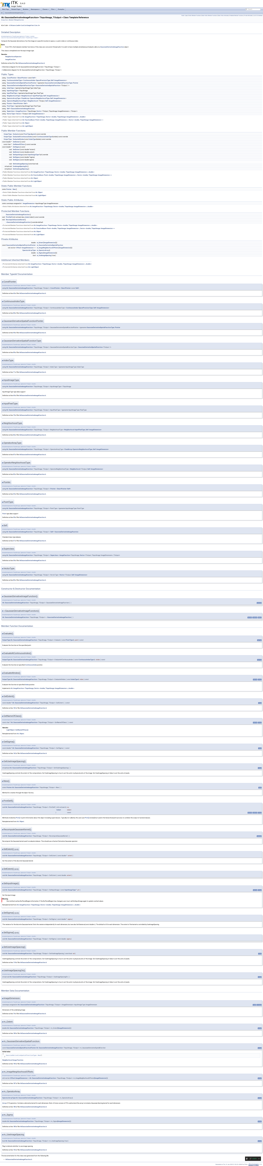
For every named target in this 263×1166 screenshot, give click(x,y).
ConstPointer (11, 78)
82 (14, 435)
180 (14, 1126)
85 (14, 580)
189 (14, 1033)
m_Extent (40, 242)
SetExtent (16, 149)
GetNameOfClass (19, 144)
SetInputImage (18, 154)
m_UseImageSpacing (44, 255)
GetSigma (16, 147)
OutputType (8, 134)
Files (52, 9)
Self (33, 78)
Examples (61, 9)
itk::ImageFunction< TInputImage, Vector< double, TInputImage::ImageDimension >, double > (54, 117)
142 (14, 753)
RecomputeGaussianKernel (15, 220)
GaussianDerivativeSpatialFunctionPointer (21, 83)
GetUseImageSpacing (20, 169)
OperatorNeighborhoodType (40, 98)
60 (14, 293)
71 (14, 372)
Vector (38, 111)
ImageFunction (10, 59)
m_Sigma (40, 253)
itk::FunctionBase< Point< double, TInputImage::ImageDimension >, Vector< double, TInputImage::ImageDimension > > (62, 120)
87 (14, 454)
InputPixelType (12, 93)
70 (14, 415)
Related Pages (15, 9)
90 (14, 333)
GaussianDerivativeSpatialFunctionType (20, 85)
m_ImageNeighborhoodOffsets (47, 248)
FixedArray (25, 98)
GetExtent (16, 142)
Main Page (5, 9)
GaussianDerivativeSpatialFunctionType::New (23, 1055)
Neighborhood (26, 96)
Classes (45, 9)
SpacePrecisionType (43, 80)
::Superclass (54, 555)
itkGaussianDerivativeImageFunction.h (24, 25)
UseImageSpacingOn (20, 166)
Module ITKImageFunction (16, 20)
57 (14, 541)
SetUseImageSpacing (20, 164)
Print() (18, 818)
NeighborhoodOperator (13, 56)
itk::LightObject (27, 126)
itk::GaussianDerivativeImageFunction (19, 288)
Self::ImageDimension (58, 80)
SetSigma (16, 157)
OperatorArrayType (13, 98)
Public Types (184, 15)
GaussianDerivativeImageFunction (14, 12)
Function (20, 1060)
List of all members (257, 15)
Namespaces (35, 9)
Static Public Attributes (223, 15)
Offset (18, 248)
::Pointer (53, 489)
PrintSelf (9, 217)
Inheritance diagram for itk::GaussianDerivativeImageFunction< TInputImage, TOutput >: (31, 67)
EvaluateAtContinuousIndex (22, 136)
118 (14, 962)
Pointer (9, 103)
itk (1, 12)
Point (4, 513)
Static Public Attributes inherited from (48, 206)
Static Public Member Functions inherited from (23, 192)
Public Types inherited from (44, 117)
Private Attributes (248, 15)
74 (14, 1013)
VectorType (11, 114)
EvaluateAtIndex (18, 139)
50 (13, 63)
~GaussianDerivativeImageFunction (18, 222)
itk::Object (25, 123)
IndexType (10, 88)
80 (14, 313)
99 (14, 517)
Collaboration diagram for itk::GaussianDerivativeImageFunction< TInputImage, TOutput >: (32, 70)
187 (14, 1083)
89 (14, 352)
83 (14, 474)
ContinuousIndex (29, 80)
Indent (27, 217)
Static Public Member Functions (209, 15)
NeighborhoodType (13, 96)
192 (14, 1150)
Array (4, 1103)
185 (14, 1107)
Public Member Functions (195, 15)
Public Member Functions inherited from (48, 172)
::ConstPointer (55, 288)
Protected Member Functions (236, 15)
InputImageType (12, 90)
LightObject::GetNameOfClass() (17, 730)
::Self (51, 532)
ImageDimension (28, 203)
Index (27, 684)
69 (14, 395)
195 (14, 1064)
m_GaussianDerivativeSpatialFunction (50, 245)
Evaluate (16, 134)
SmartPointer (22, 78)
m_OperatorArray (43, 250)
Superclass (10, 111)
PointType (10, 106)
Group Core (4, 20)
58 (14, 560)
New (14, 189)
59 (14, 494)
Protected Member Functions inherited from (50, 225)
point (34, 134)
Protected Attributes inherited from (47, 264)
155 (14, 708)
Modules (25, 9)
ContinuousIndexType (14, 80)
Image (15, 1060)
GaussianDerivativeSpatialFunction (48, 85)
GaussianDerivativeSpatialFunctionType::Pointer (61, 83)
